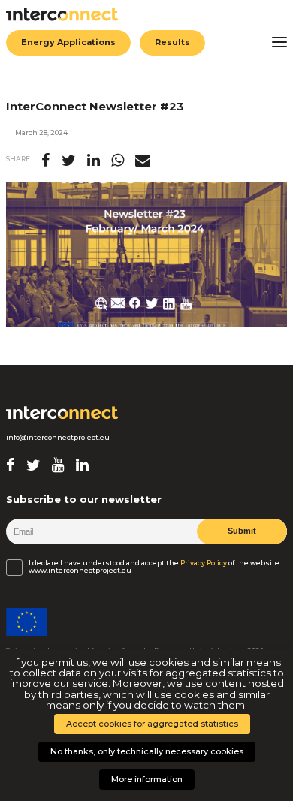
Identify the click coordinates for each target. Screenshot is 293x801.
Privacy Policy (203, 563)
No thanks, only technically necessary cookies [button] (146, 751)
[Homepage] (62, 413)
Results (172, 42)
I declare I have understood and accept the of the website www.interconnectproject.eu (154, 567)
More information (147, 779)
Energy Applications (68, 42)
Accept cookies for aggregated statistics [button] (152, 723)
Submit (242, 530)
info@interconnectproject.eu (58, 437)
